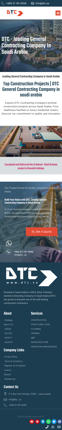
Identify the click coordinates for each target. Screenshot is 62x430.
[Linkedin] (42, 421)
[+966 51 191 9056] (8, 251)
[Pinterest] (37, 421)
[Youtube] (31, 421)
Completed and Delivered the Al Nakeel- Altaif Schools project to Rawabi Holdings (31, 166)
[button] (58, 13)
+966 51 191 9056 (23, 251)
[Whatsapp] (48, 421)
